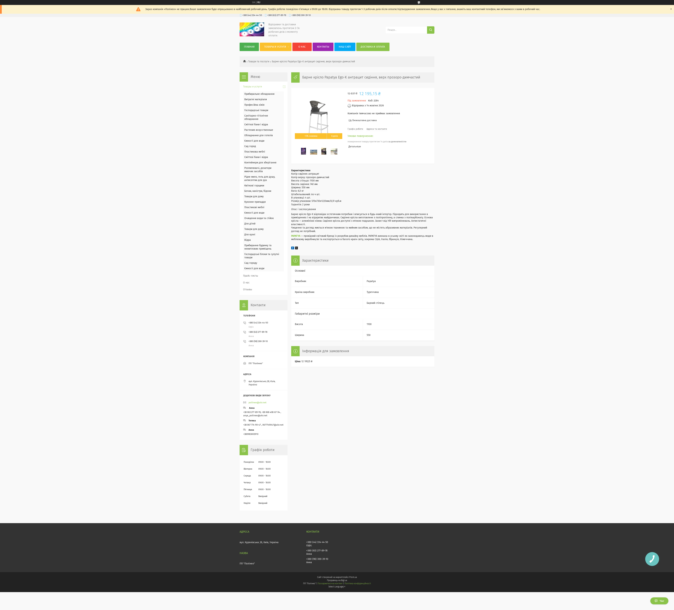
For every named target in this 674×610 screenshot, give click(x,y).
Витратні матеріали (255, 99)
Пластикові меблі (254, 207)
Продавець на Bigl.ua (337, 580)
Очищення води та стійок (259, 218)
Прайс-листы (250, 276)
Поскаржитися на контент (330, 584)
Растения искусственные (258, 130)
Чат (662, 600)
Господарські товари (256, 110)
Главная (249, 47)
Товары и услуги (275, 47)
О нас (302, 47)
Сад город (250, 146)
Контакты (323, 47)
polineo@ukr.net (257, 403)
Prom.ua (353, 577)
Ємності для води (254, 141)
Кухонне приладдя (255, 202)
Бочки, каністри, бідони (257, 191)
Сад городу (250, 263)
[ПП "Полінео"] (252, 35)
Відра (247, 240)
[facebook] (292, 248)
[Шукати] (430, 30)
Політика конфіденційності (358, 584)
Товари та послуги (258, 61)
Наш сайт (345, 47)
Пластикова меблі (254, 152)
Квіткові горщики (254, 185)
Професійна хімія (254, 105)
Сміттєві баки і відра (256, 124)
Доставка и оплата (373, 47)
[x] (296, 248)
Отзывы (247, 289)
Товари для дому (254, 196)
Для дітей (249, 224)
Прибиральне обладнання (259, 94)
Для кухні (249, 234)
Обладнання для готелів (258, 135)
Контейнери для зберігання (260, 162)
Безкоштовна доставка (364, 120)
